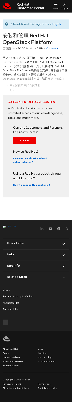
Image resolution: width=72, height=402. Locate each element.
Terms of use (44, 384)
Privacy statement (12, 384)
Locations (43, 353)
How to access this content (30, 184)
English (56, 24)
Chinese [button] (51, 48)
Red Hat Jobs (10, 309)
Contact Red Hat (11, 357)
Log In (24, 140)
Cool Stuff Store (46, 361)
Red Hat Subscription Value (18, 296)
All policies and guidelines (15, 388)
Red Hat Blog (45, 357)
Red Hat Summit (11, 365)
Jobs (40, 349)
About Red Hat (11, 302)
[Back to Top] (68, 395)
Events (6, 353)
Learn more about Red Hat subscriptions (30, 160)
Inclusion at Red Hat (13, 361)
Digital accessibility (47, 388)
